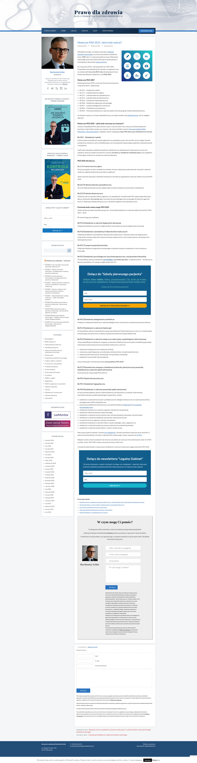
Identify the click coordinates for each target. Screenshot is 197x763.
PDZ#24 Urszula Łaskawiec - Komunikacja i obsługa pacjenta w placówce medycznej (56, 278)
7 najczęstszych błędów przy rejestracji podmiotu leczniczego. (107, 735)
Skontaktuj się (146, 31)
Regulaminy (49, 381)
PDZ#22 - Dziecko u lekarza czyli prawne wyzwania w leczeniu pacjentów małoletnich (55, 291)
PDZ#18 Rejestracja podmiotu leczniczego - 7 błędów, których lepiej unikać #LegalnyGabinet (57, 317)
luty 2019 (48, 512)
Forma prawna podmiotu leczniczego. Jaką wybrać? (93, 507)
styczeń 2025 (49, 449)
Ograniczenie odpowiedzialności (146, 746)
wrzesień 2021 (49, 472)
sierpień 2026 (49, 440)
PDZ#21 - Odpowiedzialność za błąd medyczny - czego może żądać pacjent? (56, 297)
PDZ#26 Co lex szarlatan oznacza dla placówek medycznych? (57, 265)
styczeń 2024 (49, 457)
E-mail (97, 661)
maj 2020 (48, 489)
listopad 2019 (49, 498)
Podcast (85, 31)
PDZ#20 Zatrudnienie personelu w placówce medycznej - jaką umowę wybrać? (56, 304)
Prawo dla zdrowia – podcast (58, 261)
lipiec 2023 (48, 460)
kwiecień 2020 (49, 492)
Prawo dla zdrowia (98, 12)
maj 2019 (48, 503)
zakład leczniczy (132, 115)
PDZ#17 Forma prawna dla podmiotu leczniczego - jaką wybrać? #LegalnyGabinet (57, 324)
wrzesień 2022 (49, 466)
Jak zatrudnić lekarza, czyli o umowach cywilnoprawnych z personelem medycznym (102, 505)
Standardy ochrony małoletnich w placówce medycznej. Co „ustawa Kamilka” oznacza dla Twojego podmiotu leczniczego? (112, 502)
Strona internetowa (101, 666)
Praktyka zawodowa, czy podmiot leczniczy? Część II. (94, 512)
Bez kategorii (49, 339)
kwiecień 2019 (49, 506)
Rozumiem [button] (148, 760)
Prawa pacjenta (50, 369)
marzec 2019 (49, 509)
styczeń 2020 (49, 495)
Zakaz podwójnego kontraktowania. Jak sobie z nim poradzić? (96, 510)
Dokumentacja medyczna (53, 344)
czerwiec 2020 (49, 486)
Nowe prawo (49, 355)
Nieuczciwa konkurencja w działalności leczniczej (53, 351)
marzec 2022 (49, 469)
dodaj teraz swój (92, 647)
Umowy (47, 389)
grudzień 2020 (49, 480)
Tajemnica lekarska (51, 387)
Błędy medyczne (50, 342)
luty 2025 (48, 446)
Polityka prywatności (149, 744)
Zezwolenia (48, 398)
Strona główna (50, 31)
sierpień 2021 (49, 475)
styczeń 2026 (49, 443)
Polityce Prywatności (125, 630)
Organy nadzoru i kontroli (53, 361)
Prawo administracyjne (52, 372)
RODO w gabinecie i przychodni (55, 384)
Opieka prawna (107, 31)
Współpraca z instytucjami (53, 392)
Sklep (95, 31)
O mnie (63, 31)
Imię (97, 656)
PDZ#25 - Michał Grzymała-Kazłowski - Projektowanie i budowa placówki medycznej (56, 271)
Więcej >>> (156, 760)
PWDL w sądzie (50, 378)
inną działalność (110, 432)
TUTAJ (139, 435)
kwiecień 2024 (49, 452)
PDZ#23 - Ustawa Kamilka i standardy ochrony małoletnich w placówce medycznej (57, 284)
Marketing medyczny (51, 347)
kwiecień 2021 (49, 477)
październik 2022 (50, 463)
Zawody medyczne (51, 395)
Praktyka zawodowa (51, 366)
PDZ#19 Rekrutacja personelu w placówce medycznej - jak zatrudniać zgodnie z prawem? (56, 310)
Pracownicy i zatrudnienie (53, 364)
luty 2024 (48, 455)
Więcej (65, 84)
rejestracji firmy (101, 62)
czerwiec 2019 (49, 500)
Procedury (48, 375)
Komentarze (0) (108, 46)
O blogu (74, 31)
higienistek (127, 405)
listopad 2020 (49, 483)
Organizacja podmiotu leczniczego (56, 358)
